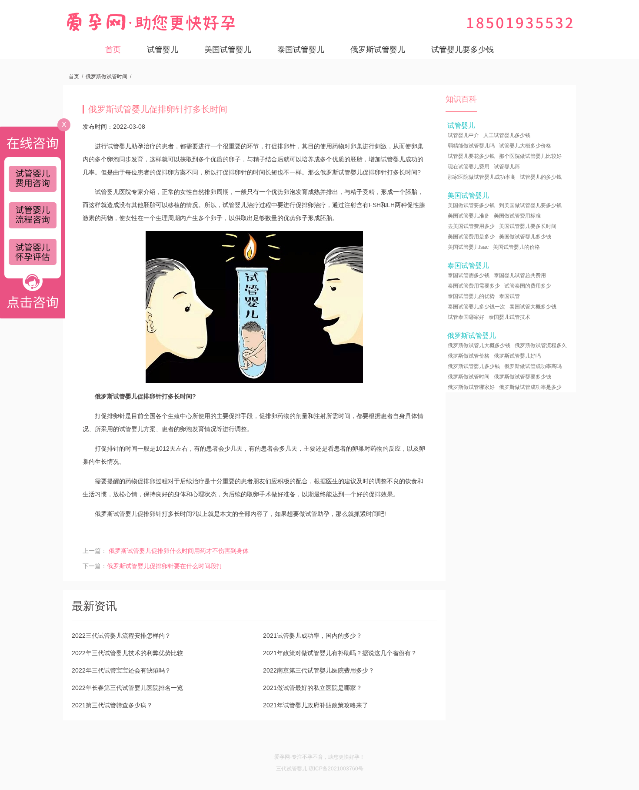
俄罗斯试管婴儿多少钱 (474, 366)
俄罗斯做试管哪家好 (471, 387)
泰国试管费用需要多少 (474, 286)
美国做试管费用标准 (517, 216)
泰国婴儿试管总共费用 (520, 275)
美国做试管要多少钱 (471, 205)
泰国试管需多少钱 (468, 275)
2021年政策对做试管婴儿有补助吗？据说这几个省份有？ (340, 652)
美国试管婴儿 (227, 49)
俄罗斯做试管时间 (106, 77)
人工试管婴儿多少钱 (506, 135)
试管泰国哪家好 (466, 317)
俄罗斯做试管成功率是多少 (530, 387)
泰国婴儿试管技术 (509, 317)
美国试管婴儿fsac (468, 247)
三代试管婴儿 (291, 769)
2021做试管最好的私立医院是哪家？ (312, 687)
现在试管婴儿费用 (468, 167)
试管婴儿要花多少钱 (471, 156)
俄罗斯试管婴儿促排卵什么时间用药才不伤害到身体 (179, 550)
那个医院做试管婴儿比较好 (530, 156)
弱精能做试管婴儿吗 (471, 146)
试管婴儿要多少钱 (462, 49)
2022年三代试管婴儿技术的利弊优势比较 (127, 652)
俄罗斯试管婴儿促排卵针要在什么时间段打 (165, 565)
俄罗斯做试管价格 (468, 356)
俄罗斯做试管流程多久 (541, 345)
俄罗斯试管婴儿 (377, 49)
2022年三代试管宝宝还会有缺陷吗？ (121, 670)
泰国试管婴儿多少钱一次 (476, 307)
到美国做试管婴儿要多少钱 (530, 205)
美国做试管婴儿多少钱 (525, 237)
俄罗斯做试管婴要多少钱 (522, 377)
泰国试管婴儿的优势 (471, 296)
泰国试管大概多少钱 (532, 307)
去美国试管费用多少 (471, 226)
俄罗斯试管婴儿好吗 (517, 356)
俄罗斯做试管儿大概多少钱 (479, 345)
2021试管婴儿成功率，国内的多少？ (312, 635)
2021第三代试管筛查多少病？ (112, 705)
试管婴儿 (162, 49)
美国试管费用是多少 (471, 237)
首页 (113, 49)
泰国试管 (509, 296)
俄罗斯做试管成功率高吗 (533, 366)
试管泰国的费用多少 (527, 286)
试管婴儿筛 (507, 167)
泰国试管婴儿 (300, 49)
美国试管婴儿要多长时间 (527, 226)
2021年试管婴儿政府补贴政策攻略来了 (315, 705)
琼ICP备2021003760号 (336, 769)
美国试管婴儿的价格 (516, 247)
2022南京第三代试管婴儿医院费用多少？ (318, 670)
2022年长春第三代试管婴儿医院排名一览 (127, 687)
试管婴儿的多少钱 (541, 177)
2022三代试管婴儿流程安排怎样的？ (121, 635)
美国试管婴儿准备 (468, 216)
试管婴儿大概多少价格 (525, 146)
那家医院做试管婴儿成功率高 (482, 177)
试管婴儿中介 (463, 135)
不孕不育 (312, 757)
